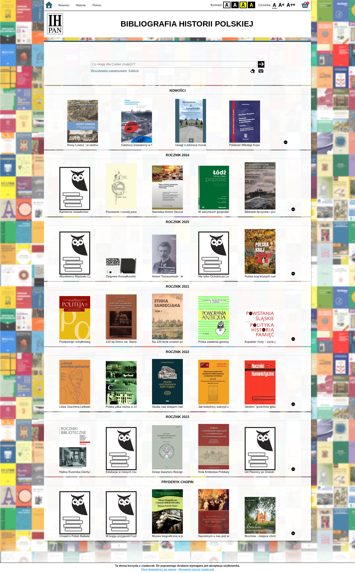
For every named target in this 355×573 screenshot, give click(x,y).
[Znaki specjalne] (261, 71)
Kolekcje (134, 70)
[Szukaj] (261, 64)
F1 (282, 4)
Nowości (63, 5)
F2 (291, 4)
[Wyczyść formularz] (252, 71)
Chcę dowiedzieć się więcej (158, 569)
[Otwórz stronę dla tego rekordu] (83, 122)
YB (243, 4)
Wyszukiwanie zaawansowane (109, 70)
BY (251, 4)
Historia (81, 5)
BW (235, 4)
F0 (275, 4)
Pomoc (96, 5)
